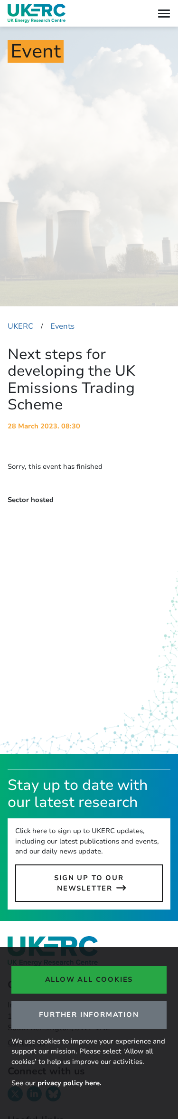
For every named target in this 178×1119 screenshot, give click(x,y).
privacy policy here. (69, 1083)
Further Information (89, 1014)
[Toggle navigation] (164, 13)
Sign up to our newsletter (88, 883)
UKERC (20, 326)
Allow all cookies (89, 979)
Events (62, 326)
